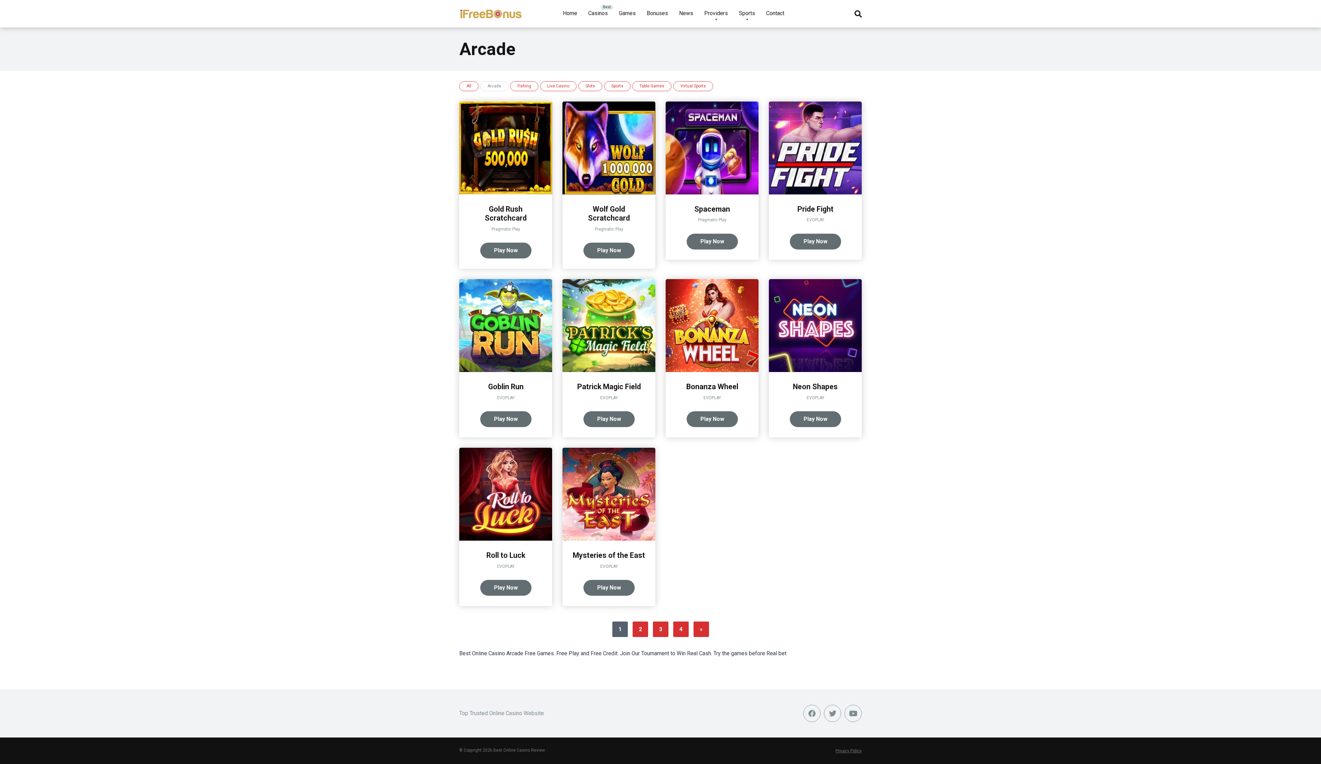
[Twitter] (832, 713)
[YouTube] (853, 713)
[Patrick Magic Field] (608, 370)
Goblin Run (506, 386)
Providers (716, 13)
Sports (747, 13)
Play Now (506, 250)
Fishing (524, 86)
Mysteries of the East (609, 555)
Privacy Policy (849, 751)
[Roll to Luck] (505, 538)
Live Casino (558, 86)
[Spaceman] (712, 192)
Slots (590, 86)
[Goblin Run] (505, 370)
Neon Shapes (815, 386)
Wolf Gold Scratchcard (609, 214)
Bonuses (657, 13)
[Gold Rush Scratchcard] (505, 192)
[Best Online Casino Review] (490, 11)
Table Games (652, 86)
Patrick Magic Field (609, 386)
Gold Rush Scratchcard (506, 214)
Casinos (598, 13)
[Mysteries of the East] (608, 538)
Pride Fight (815, 209)
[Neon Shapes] (815, 370)
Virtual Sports (693, 86)
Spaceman (712, 209)
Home (570, 13)
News (686, 13)
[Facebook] (811, 713)
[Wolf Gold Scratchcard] (608, 192)
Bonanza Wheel (712, 386)
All (468, 86)
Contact (775, 13)
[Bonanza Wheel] (712, 370)
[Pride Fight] (815, 192)
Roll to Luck (505, 555)
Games (627, 13)
